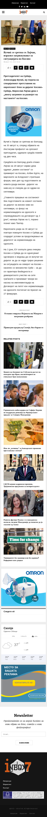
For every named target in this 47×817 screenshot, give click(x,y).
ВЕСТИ (6, 48)
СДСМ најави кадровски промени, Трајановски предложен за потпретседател (21, 485)
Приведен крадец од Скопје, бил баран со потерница (23, 329)
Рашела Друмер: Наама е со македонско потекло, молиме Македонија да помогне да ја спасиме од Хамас (23, 522)
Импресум (15, 3)
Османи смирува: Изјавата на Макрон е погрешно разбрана (23, 315)
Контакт (32, 3)
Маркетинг (24, 3)
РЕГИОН (12, 48)
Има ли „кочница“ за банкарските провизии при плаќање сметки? (22, 449)
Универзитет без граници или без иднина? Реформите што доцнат (21, 559)
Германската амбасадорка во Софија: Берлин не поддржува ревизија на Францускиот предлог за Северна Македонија (23, 412)
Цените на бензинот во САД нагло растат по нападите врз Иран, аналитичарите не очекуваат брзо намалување (22, 374)
